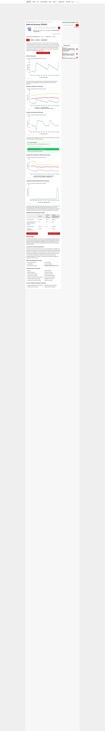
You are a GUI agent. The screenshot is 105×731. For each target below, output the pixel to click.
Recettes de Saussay (53, 233)
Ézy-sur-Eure (40, 30)
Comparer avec (48, 36)
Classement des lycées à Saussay (34, 280)
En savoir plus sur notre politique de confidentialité (34, 151)
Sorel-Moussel (48, 30)
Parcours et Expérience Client (69, 58)
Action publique (43, 1)
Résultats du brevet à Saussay (51, 285)
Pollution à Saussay (48, 280)
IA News (34, 1)
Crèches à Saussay (48, 272)
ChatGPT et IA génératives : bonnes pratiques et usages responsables (69, 49)
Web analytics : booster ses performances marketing (69, 54)
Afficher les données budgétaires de (33, 36)
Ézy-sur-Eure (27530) (31, 262)
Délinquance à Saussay (49, 278)
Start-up (54, 1)
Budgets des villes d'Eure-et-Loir (51, 265)
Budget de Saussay (33, 233)
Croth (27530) (47, 262)
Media (50, 1)
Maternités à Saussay (49, 273)
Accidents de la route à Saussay (33, 278)
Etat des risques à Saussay (50, 275)
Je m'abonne (42, 149)
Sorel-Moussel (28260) (32, 265)
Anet (44, 30)
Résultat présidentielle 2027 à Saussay (35, 285)
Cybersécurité (61, 1)
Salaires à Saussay (31, 272)
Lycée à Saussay (48, 270)
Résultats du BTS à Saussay (50, 286)
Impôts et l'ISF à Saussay (32, 275)
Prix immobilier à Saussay (32, 273)
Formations (66, 45)
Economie (68, 1)
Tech (38, 1)
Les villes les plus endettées (43, 52)
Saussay (29, 270)
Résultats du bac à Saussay (32, 286)
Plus (72, 1)
